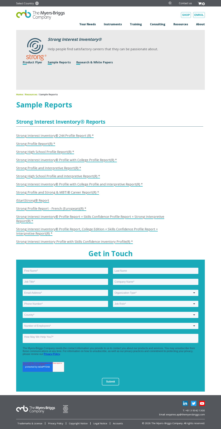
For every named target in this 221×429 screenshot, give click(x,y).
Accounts (118, 423)
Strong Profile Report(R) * (35, 143)
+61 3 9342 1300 (195, 410)
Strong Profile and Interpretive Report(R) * (48, 168)
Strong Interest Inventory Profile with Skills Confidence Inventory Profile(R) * (74, 241)
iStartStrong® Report (32, 200)
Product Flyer (32, 62)
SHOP (186, 15)
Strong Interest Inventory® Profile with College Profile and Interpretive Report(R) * (79, 184)
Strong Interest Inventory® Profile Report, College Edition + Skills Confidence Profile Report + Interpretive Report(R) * (87, 231)
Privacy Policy (55, 423)
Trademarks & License (29, 423)
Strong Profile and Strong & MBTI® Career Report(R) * (57, 192)
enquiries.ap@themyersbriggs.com (185, 414)
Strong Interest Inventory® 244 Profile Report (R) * (55, 135)
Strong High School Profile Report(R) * (45, 152)
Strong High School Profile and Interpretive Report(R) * (58, 176)
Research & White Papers (94, 62)
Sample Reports (59, 62)
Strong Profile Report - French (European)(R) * (51, 208)
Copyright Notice (78, 423)
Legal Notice (100, 423)
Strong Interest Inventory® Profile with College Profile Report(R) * (66, 160)
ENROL (199, 15)
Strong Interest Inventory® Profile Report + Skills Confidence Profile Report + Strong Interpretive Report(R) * (90, 218)
